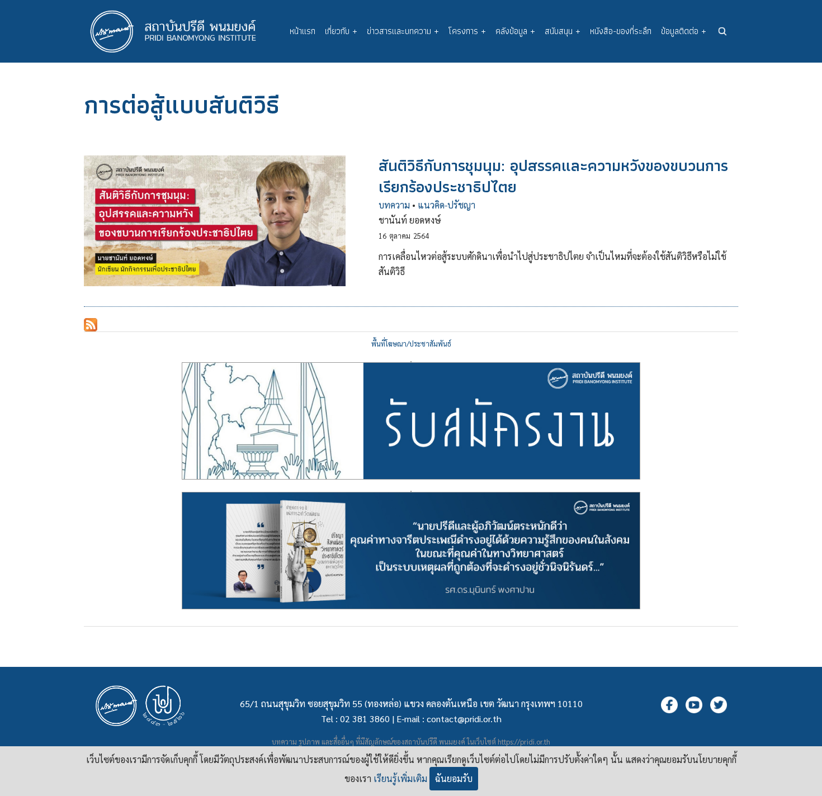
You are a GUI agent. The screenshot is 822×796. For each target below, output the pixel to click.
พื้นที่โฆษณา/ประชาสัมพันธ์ (411, 343)
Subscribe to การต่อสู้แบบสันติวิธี (90, 324)
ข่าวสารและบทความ (403, 31)
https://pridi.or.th (524, 741)
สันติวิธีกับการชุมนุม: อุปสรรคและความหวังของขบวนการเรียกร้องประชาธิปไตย (553, 176)
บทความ (394, 205)
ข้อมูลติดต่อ (683, 31)
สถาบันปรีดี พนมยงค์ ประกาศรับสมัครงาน (411, 361)
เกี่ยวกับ (341, 31)
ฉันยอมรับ (454, 778)
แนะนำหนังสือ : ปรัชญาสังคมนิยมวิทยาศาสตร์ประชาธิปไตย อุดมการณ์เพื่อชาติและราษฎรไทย (411, 491)
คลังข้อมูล (515, 31)
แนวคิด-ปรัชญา (446, 205)
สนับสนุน (562, 31)
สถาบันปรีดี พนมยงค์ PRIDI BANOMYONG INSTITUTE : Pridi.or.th (178, 31)
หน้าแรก (302, 31)
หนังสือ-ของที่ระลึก (620, 31)
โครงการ (467, 31)
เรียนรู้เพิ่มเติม (400, 778)
